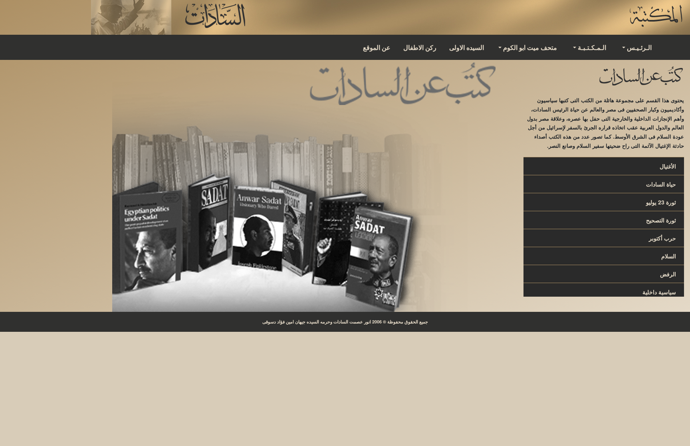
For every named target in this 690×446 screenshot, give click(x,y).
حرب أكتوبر (662, 238)
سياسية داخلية (659, 292)
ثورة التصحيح (661, 220)
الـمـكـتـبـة (592, 47)
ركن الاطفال (419, 47)
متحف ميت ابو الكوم (530, 47)
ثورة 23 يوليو (661, 202)
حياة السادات (661, 184)
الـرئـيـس (639, 47)
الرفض (668, 274)
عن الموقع (377, 47)
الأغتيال (668, 166)
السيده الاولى (466, 47)
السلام (668, 256)
